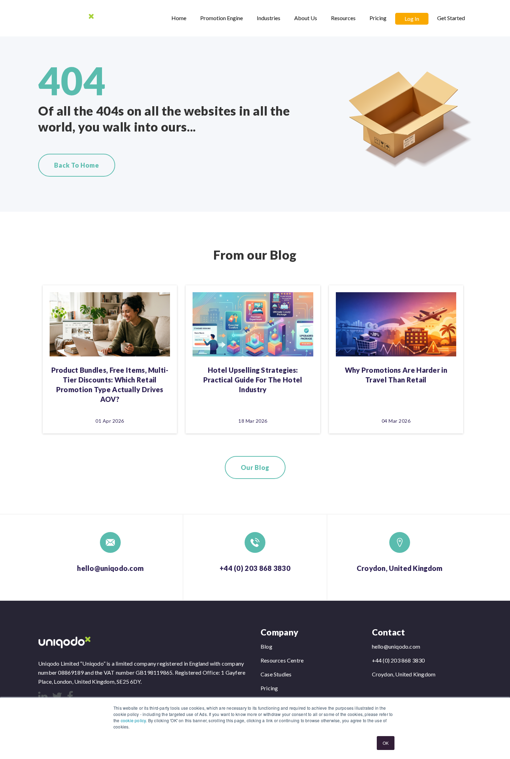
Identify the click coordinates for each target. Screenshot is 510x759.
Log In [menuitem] (412, 18)
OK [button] (386, 743)
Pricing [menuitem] (377, 18)
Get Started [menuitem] (451, 18)
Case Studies (276, 674)
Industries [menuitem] (268, 18)
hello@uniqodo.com (110, 568)
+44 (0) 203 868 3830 (255, 568)
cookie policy (133, 720)
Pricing (269, 688)
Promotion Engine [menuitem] (221, 18)
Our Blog (255, 467)
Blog (266, 646)
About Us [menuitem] (305, 18)
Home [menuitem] (178, 18)
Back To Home (76, 165)
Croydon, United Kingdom (400, 568)
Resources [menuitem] (343, 18)
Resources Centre (282, 660)
